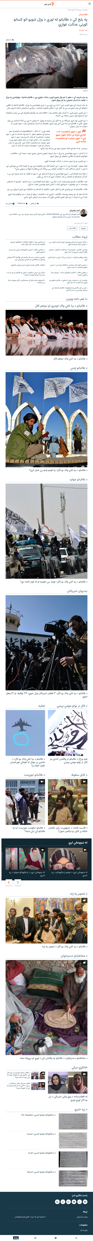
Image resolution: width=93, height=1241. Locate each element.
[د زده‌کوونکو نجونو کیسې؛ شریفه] (73, 1178)
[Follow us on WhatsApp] (63, 1202)
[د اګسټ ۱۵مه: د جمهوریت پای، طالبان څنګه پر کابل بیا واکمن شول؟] (67, 802)
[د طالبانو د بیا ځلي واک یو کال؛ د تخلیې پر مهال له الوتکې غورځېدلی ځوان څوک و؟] (25, 733)
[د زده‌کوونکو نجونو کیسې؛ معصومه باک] (73, 1121)
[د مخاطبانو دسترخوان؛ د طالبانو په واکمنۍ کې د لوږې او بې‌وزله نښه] (46, 1007)
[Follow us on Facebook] (85, 1202)
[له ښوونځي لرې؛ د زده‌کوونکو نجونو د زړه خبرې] (25, 859)
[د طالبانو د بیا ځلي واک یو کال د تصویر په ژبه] (46, 921)
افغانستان (83, 14)
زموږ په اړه (83, 1230)
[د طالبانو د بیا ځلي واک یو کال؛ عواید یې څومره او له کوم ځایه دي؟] (46, 531)
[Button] (10, 39)
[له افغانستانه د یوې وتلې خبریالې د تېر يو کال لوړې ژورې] (67, 1083)
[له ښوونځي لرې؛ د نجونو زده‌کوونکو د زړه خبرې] (67, 859)
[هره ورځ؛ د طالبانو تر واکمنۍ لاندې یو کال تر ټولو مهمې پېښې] (67, 733)
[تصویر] (55, 1238)
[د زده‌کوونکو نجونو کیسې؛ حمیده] (73, 1140)
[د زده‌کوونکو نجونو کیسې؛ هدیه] (73, 1159)
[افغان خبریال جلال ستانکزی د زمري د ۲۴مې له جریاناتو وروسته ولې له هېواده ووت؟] (38, 1086)
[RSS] (57, 1202)
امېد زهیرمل (83, 30)
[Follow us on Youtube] (74, 1202)
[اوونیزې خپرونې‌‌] (35, 1238)
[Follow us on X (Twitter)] (79, 1202)
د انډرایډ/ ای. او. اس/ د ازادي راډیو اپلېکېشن (30, 1217)
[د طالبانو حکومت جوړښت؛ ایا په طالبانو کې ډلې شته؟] (25, 802)
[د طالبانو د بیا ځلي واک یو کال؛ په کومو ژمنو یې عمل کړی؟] (46, 419)
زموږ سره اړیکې (82, 1217)
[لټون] (76, 1238)
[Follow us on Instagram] (68, 1202)
